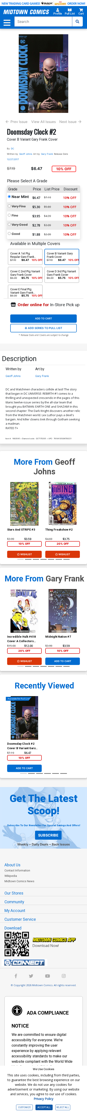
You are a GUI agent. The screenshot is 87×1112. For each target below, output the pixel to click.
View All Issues (43, 122)
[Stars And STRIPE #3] (24, 504)
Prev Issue (18, 122)
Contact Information (17, 870)
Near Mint (20, 196)
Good (16, 234)
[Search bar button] (77, 21)
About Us (12, 865)
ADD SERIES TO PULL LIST (44, 328)
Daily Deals (40, 844)
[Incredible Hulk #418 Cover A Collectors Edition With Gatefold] (24, 611)
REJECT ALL (62, 1107)
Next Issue (68, 122)
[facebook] (15, 976)
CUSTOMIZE (24, 1107)
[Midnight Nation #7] (62, 611)
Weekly (22, 844)
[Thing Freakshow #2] (62, 504)
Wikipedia (10, 876)
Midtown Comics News (19, 881)
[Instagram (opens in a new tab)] (63, 976)
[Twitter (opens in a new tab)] (31, 976)
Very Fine (19, 206)
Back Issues (61, 844)
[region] (9, 509)
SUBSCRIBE (48, 835)
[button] (57, 12)
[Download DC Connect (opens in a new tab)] (45, 962)
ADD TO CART (43, 318)
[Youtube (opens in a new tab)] (47, 976)
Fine (15, 215)
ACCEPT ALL (44, 1107)
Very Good (20, 224)
